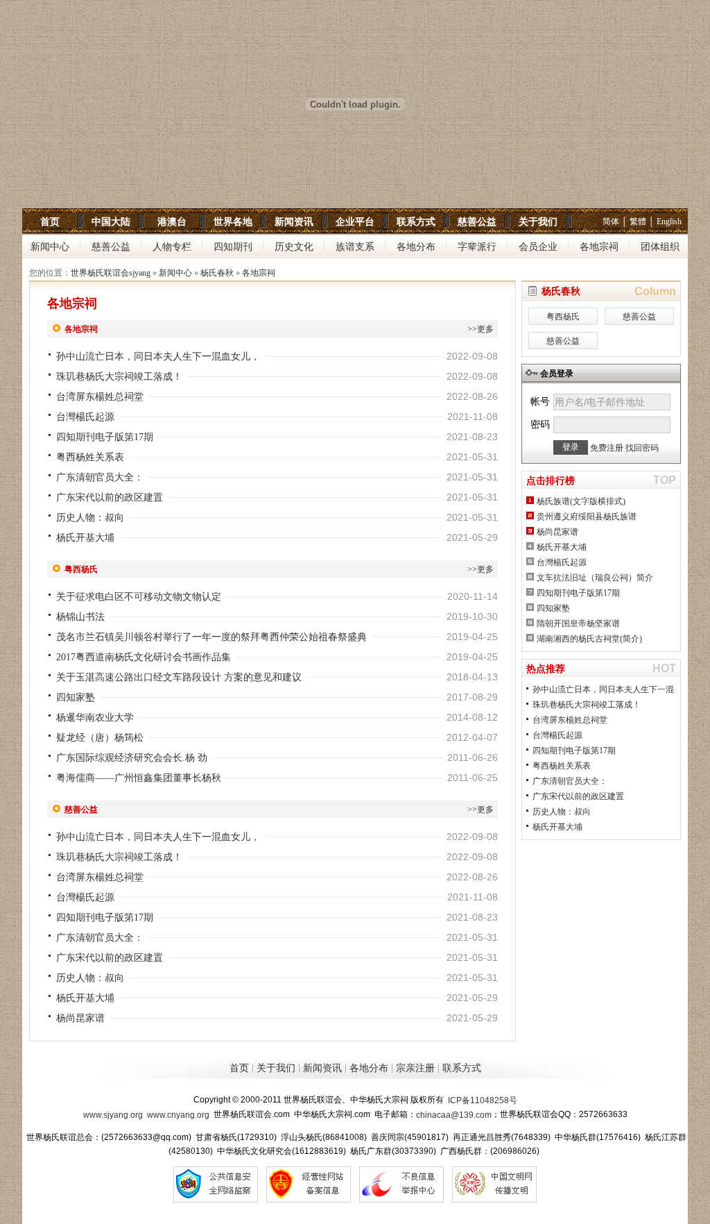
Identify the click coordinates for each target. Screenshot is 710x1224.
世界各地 (233, 221)
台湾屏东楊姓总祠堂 (100, 397)
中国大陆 (111, 221)
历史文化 (294, 247)
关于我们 (538, 221)
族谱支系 (355, 247)
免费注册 (606, 448)
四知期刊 (233, 247)
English (669, 221)
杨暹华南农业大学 (95, 717)
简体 (611, 221)
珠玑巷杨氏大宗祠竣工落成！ (119, 376)
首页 (50, 221)
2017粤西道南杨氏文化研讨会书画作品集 (143, 657)
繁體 (638, 221)
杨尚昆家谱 (80, 1018)
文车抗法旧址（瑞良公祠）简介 (595, 577)
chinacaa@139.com (454, 1115)
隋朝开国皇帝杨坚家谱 (578, 623)
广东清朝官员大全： (100, 477)
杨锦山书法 (80, 617)
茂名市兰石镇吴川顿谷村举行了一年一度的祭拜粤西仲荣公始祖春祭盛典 (211, 637)
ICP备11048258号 (482, 1100)
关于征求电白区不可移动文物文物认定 (138, 597)
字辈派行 (477, 247)
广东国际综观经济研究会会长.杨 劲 (131, 758)
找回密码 (642, 448)
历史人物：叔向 (90, 517)
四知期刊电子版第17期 (104, 437)
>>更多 (480, 329)
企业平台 (355, 221)
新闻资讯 (294, 221)
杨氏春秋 (217, 273)
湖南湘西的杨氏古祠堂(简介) (589, 639)
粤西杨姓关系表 (90, 457)
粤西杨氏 (563, 316)
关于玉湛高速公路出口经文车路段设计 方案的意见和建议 (179, 677)
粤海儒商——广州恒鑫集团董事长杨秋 (138, 778)
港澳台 (172, 221)
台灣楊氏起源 (85, 417)
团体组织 (660, 247)
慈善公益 (477, 221)
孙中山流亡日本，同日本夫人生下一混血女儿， (158, 356)
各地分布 (416, 247)
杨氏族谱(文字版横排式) (581, 501)
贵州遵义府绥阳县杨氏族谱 (587, 516)
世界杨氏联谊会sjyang (110, 273)
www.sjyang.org (113, 1115)
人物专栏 (172, 247)
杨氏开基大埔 (85, 538)
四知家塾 (75, 697)
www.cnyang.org (178, 1115)
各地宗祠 (599, 247)
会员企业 (538, 247)
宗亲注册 (415, 1068)
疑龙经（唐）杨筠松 (100, 737)
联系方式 (416, 221)
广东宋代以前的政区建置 (109, 497)
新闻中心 (50, 247)
